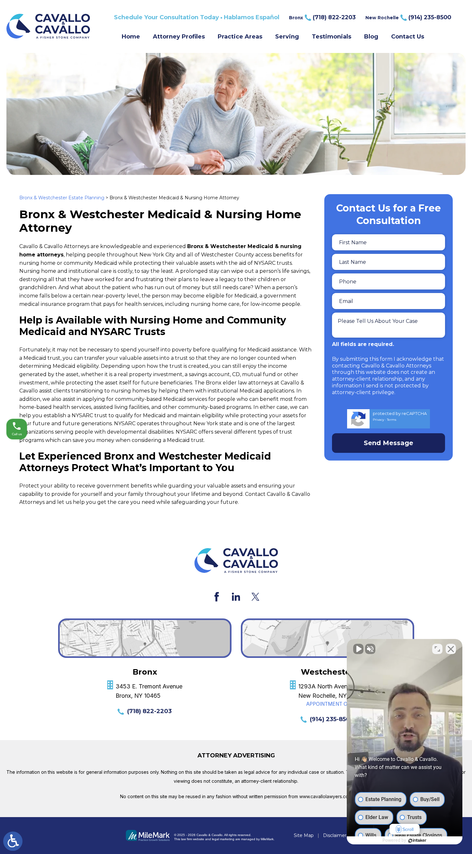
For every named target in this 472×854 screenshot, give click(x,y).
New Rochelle (408, 17)
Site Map (304, 835)
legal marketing (223, 839)
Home (131, 36)
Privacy (378, 420)
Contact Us (407, 36)
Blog (371, 36)
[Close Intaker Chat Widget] (451, 649)
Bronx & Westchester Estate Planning (61, 198)
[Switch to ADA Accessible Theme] (12, 841)
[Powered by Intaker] (417, 840)
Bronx (322, 17)
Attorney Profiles (179, 36)
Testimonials (331, 36)
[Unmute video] (358, 649)
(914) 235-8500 (332, 719)
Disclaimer (334, 835)
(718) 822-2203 (149, 711)
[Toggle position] (437, 649)
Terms (391, 420)
